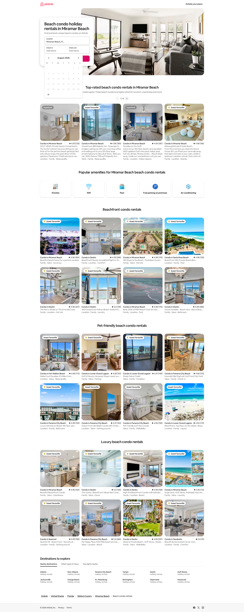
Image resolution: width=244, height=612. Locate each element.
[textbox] (55, 50)
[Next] (127, 98)
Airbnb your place (194, 4)
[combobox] (67, 41)
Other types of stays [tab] (70, 564)
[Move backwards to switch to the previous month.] (49, 58)
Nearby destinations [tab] (48, 564)
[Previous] (117, 98)
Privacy (61, 607)
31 (48, 94)
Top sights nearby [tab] (90, 564)
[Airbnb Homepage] (46, 4)
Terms (69, 607)
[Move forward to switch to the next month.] (78, 58)
